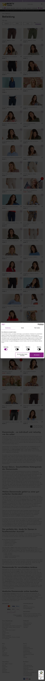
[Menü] (43, 671)
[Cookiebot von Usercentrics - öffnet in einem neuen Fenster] (38, 324)
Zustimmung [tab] (7, 327)
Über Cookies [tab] (37, 327)
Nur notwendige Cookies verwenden (22, 355)
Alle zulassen (36, 354)
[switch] (17, 349)
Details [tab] (22, 327)
